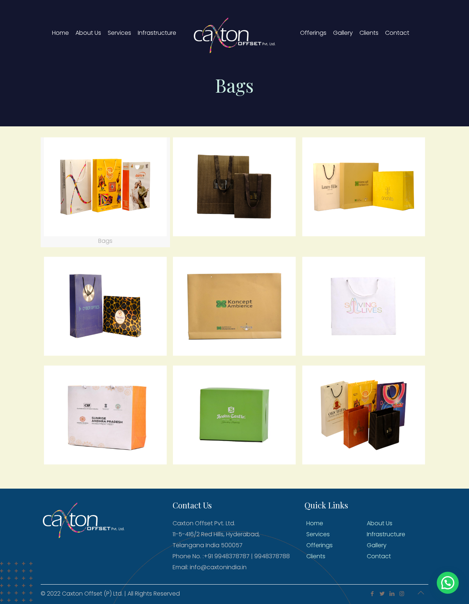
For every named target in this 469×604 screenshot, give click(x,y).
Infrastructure (386, 534)
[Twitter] (382, 593)
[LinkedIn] (392, 593)
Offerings (319, 545)
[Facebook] (372, 593)
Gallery (377, 545)
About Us (379, 523)
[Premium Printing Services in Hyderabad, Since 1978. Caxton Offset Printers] (234, 33)
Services (318, 534)
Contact (379, 556)
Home (314, 523)
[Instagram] (402, 593)
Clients (315, 556)
